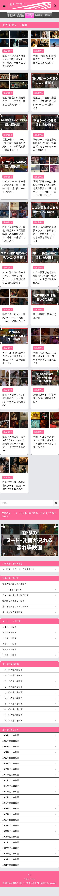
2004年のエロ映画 (10, 848)
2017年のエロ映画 (10, 774)
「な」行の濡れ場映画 (12, 692)
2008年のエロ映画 (10, 825)
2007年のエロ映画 (10, 831)
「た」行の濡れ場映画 (12, 686)
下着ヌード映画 (9, 643)
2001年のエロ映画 (10, 864)
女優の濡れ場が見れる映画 (14, 583)
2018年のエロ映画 (10, 769)
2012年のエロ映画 (10, 802)
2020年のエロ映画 (10, 757)
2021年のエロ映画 (10, 752)
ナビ (29, 874)
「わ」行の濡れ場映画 (12, 720)
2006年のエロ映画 (10, 836)
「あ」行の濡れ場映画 (12, 669)
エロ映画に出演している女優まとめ (18, 569)
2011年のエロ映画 (10, 808)
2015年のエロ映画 (10, 786)
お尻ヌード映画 (9, 655)
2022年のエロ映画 (10, 746)
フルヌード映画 (9, 626)
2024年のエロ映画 (10, 735)
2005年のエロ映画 (10, 842)
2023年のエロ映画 (10, 740)
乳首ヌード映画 (9, 649)
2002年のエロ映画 (10, 859)
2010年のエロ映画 (10, 814)
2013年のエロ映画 (10, 797)
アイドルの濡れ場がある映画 (15, 595)
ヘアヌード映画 (9, 632)
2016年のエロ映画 (10, 780)
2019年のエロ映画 (10, 763)
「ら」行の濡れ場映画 (12, 714)
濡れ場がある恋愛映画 (12, 612)
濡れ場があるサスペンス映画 (15, 606)
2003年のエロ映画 (10, 853)
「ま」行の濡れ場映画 (12, 703)
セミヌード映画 (9, 638)
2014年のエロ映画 (10, 791)
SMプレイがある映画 (11, 589)
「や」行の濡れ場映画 (12, 709)
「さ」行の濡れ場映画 (12, 681)
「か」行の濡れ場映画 (12, 675)
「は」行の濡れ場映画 (12, 698)
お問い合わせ (29, 878)
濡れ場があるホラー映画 (13, 600)
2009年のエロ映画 (10, 819)
